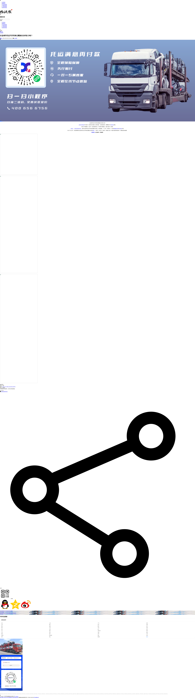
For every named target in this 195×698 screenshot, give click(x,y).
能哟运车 (3, 3)
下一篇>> (1, 614)
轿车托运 (6, 391)
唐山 (50, 636)
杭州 (147, 626)
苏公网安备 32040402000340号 (13, 697)
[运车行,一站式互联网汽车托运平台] (97, 121)
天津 (2, 624)
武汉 (98, 624)
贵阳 (2, 633)
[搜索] (97, 29)
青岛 (2, 627)
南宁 (50, 633)
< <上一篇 (2, 612)
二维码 (11, 598)
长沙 (2, 630)
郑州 (147, 629)
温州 (2, 636)
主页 (2, 31)
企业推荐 (1, 32)
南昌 (147, 632)
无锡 (98, 632)
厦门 (98, 629)
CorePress (16, 696)
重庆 (98, 626)
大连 (50, 627)
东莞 (147, 635)
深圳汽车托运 (4, 7)
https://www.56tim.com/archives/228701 (8, 386)
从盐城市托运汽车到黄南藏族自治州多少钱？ (8, 613)
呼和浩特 (50, 635)
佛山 (98, 635)
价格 (93, 130)
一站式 (75, 128)
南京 (50, 624)
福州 (50, 630)
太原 (147, 633)
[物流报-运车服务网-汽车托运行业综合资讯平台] (6, 13)
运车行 (80, 124)
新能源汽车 (116, 128)
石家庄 (2, 635)
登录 (1, 30)
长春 (50, 629)
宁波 (98, 627)
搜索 (1, 20)
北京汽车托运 (4, 4)
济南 (147, 627)
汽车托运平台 (78, 128)
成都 (50, 626)
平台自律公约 (36, 697)
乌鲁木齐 (99, 630)
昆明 (147, 630)
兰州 (2, 632)
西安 (2, 626)
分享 (1, 588)
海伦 (2, 38)
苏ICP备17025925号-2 (4, 697)
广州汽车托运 (4, 6)
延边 (2, 629)
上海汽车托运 (4, 5)
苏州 (50, 632)
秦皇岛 (99, 636)
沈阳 (147, 624)
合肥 (98, 633)
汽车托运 (3, 2)
